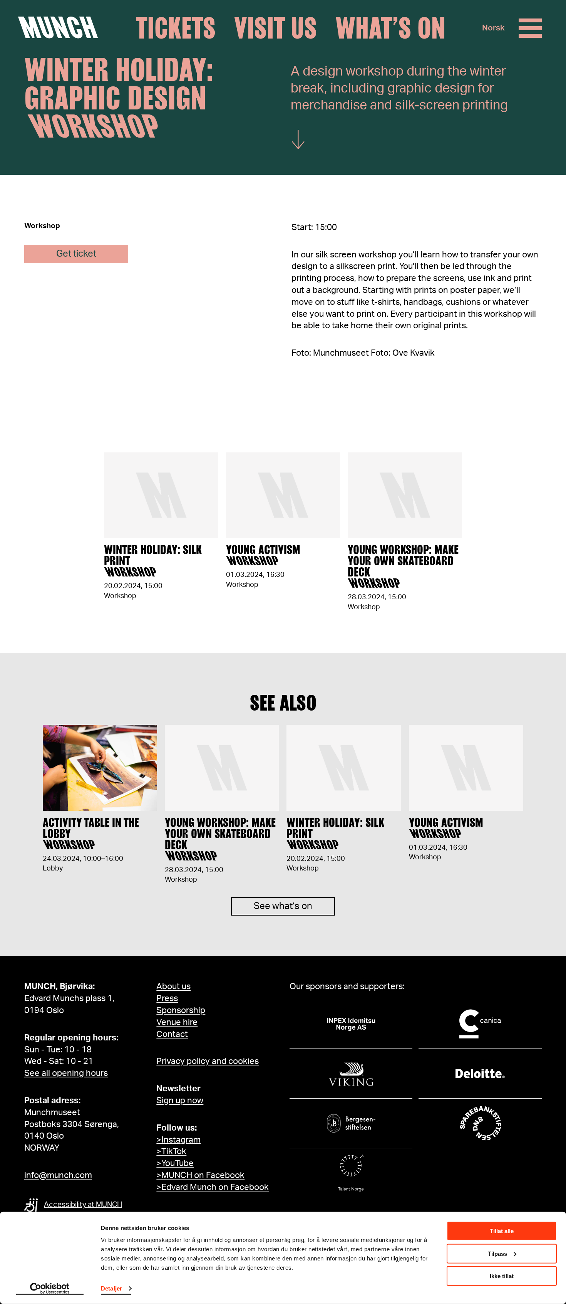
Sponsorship (180, 1010)
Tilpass (497, 1253)
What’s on (390, 28)
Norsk (493, 28)
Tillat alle (502, 1231)
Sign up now (179, 1100)
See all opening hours (66, 1073)
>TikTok (171, 1151)
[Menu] (530, 28)
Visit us (275, 28)
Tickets (176, 28)
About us (173, 986)
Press (167, 998)
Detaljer (111, 1288)
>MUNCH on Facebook (200, 1175)
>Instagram (178, 1140)
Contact (172, 1034)
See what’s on (283, 906)
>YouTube (175, 1163)
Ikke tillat (502, 1276)
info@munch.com (58, 1175)
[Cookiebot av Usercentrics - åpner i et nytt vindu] (50, 1289)
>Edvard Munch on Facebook (212, 1187)
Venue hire (177, 1022)
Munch (61, 28)
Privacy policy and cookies (207, 1061)
